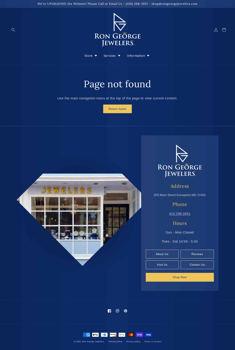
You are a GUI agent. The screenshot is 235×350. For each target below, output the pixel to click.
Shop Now (180, 277)
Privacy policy (133, 341)
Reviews (197, 254)
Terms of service (152, 341)
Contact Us (197, 264)
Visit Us (162, 264)
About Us (162, 254)
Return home (117, 108)
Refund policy (115, 341)
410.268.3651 (180, 214)
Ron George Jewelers (93, 341)
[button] (13, 30)
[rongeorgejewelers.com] (180, 161)
